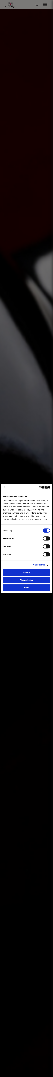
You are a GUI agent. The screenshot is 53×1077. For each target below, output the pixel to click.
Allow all (26, 573)
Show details (39, 565)
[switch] (46, 539)
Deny (26, 588)
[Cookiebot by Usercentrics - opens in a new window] (39, 487)
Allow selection (26, 580)
